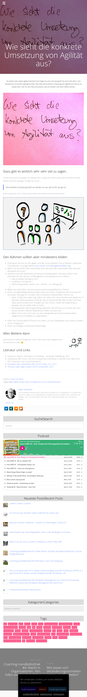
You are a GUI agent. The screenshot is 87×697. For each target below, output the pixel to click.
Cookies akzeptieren (29, 689)
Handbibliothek (57, 627)
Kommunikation (9, 631)
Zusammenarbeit (41, 641)
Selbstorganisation (54, 382)
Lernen (66, 631)
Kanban (27, 382)
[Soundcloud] (16, 408)
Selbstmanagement (63, 634)
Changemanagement (51, 624)
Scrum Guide (39, 265)
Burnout (34, 624)
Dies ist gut (22, 627)
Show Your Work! (17, 379)
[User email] (21, 408)
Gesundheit (47, 627)
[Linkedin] (6, 408)
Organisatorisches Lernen (21, 634)
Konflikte (17, 631)
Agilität (16, 382)
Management (36, 382)
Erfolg (21, 382)
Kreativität (25, 631)
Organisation (8, 634)
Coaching (77, 624)
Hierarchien (66, 627)
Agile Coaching (12, 624)
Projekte (33, 634)
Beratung (27, 624)
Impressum (58, 694)
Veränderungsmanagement (12, 641)
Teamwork (48, 637)
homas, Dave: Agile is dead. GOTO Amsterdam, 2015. (31, 366)
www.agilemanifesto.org (60, 265)
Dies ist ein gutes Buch (11, 627)
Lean (53, 631)
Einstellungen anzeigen (57, 689)
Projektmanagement (43, 634)
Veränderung (63, 637)
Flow (33, 627)
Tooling (55, 637)
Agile (11, 382)
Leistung (59, 631)
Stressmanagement (15, 637)
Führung (39, 627)
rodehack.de (9, 403)
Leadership (47, 631)
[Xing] (11, 408)
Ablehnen (42, 689)
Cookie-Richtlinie (31, 694)
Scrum (43, 382)
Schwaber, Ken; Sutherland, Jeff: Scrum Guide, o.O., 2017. (32, 364)
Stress (5, 637)
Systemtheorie (26, 637)
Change (40, 624)
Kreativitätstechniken (36, 631)
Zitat (23, 641)
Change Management (65, 624)
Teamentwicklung (38, 637)
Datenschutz (46, 694)
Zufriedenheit (30, 641)
